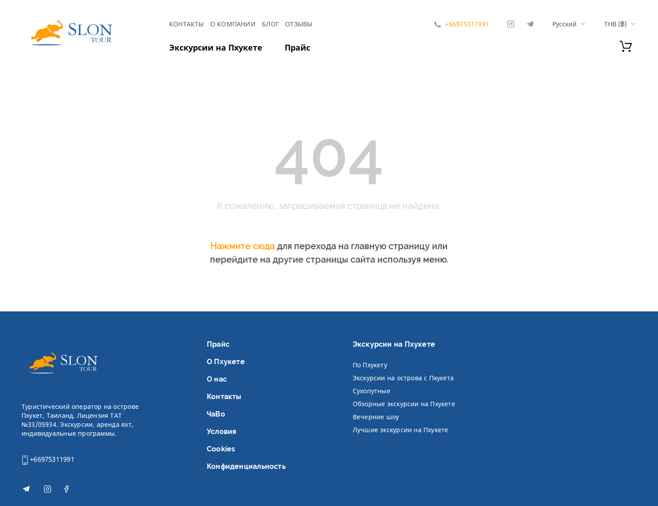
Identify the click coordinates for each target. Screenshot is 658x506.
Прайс (297, 47)
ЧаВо (216, 414)
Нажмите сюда (242, 246)
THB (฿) (615, 24)
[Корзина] (626, 49)
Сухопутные (371, 391)
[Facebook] (66, 490)
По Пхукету (370, 365)
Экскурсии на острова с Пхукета (403, 378)
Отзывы (298, 24)
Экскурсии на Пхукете (215, 47)
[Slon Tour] (70, 34)
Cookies (221, 449)
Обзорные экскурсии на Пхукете (404, 404)
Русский (564, 24)
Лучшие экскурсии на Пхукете (401, 429)
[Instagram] (510, 24)
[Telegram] (530, 24)
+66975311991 (51, 459)
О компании (233, 24)
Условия (221, 431)
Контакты (186, 24)
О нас (217, 379)
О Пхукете (226, 361)
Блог (270, 24)
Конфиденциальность (246, 466)
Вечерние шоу (376, 416)
